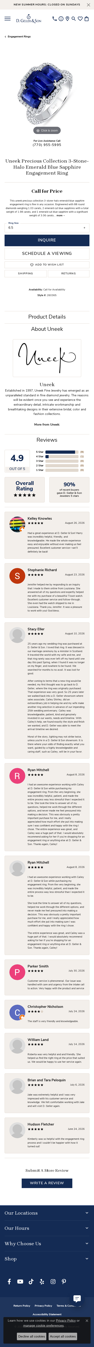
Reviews (47, 440)
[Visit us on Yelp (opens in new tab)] (42, 1281)
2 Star (40, 465)
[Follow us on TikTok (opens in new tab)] (31, 1281)
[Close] (88, 5)
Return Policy (21, 1306)
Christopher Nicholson (45, 1007)
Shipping (25, 273)
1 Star (40, 470)
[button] (74, 18)
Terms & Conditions (69, 1306)
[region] (47, 93)
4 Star (40, 456)
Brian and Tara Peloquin (47, 1080)
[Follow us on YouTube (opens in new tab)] (20, 1281)
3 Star (40, 461)
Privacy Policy (43, 1306)
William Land (38, 1040)
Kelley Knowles (40, 519)
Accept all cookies (63, 1336)
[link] (54, 18)
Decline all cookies (31, 1336)
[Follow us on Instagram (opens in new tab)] (52, 1281)
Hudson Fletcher (41, 1124)
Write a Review (47, 1183)
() (82, 452)
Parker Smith (38, 966)
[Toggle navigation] (7, 18)
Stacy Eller (36, 629)
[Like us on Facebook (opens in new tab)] (9, 1281)
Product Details (47, 317)
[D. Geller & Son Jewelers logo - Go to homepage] (29, 19)
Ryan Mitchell (38, 770)
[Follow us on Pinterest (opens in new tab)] (63, 1281)
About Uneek (47, 329)
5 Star (40, 452)
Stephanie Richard (42, 570)
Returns (68, 273)
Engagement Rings (19, 36)
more (60, 215)
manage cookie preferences (43, 1325)
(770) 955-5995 (47, 145)
